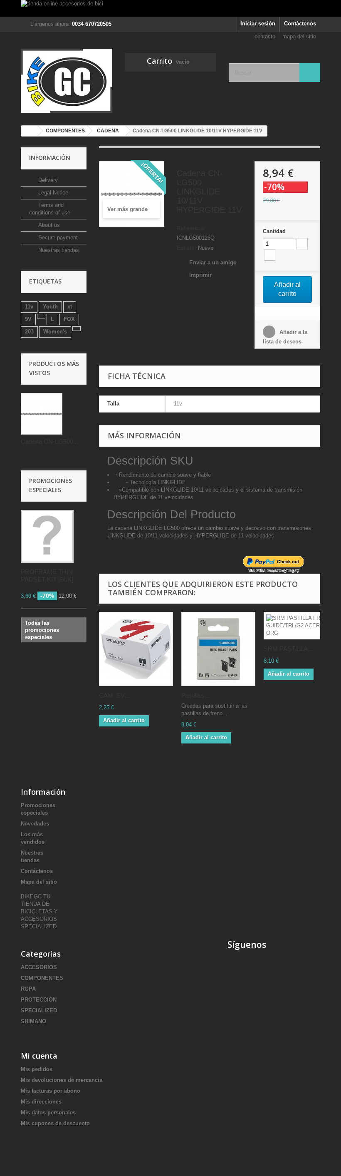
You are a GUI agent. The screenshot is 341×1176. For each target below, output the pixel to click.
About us (48, 225)
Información (49, 158)
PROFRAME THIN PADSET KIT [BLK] (47, 575)
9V (28, 319)
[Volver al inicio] (29, 131)
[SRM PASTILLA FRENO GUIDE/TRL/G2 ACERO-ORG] (301, 625)
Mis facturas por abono (50, 1091)
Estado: (186, 248)
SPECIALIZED (39, 1010)
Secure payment (57, 237)
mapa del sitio (299, 36)
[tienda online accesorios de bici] (170, 8)
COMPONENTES (42, 978)
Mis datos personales (48, 1112)
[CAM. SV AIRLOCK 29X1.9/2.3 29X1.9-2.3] (136, 649)
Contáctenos (300, 23)
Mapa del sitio (39, 882)
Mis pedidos (36, 1069)
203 (29, 331)
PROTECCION (39, 1000)
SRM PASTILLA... (288, 648)
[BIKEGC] (66, 81)
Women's (55, 331)
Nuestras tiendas (58, 250)
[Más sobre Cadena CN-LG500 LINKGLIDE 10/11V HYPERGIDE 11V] (41, 414)
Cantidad (274, 231)
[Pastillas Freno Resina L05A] (218, 649)
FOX (69, 319)
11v (29, 306)
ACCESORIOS (39, 967)
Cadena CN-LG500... (49, 441)
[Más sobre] (41, 316)
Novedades (35, 823)
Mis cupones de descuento (55, 1123)
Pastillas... (195, 695)
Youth (50, 306)
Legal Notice (52, 192)
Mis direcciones (41, 1102)
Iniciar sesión (257, 23)
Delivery (47, 180)
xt (69, 306)
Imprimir (200, 275)
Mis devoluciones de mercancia (61, 1080)
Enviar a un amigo (213, 262)
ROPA (28, 989)
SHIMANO (33, 1021)
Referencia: (191, 228)
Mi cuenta (39, 1056)
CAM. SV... (114, 695)
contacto (265, 36)
